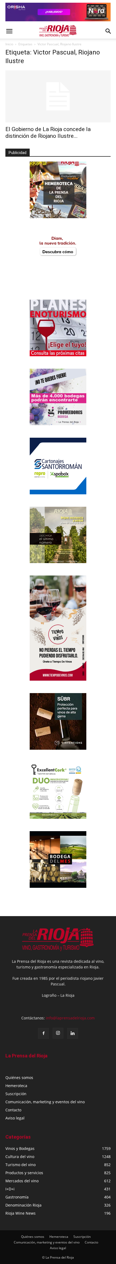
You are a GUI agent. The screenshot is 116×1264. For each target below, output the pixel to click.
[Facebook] (43, 1033)
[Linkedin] (72, 1033)
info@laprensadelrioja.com (70, 1017)
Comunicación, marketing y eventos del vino (45, 1101)
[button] (9, 31)
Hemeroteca (16, 1085)
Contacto (13, 1109)
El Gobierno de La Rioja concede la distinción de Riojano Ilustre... (48, 132)
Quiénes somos (19, 1077)
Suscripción (15, 1093)
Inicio (9, 44)
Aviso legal (15, 1118)
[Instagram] (58, 1033)
